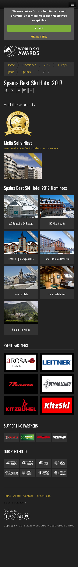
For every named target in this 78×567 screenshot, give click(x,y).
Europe (63, 65)
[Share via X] (12, 90)
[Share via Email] (25, 90)
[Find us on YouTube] (26, 516)
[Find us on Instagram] (20, 516)
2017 (47, 65)
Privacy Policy (38, 36)
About (17, 495)
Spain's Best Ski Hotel (35, 72)
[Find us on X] (13, 516)
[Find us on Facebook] (6, 516)
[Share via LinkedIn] (18, 90)
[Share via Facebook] (6, 90)
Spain (10, 72)
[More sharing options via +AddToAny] (31, 90)
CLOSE (39, 28)
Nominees (29, 65)
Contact (28, 495)
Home (11, 65)
